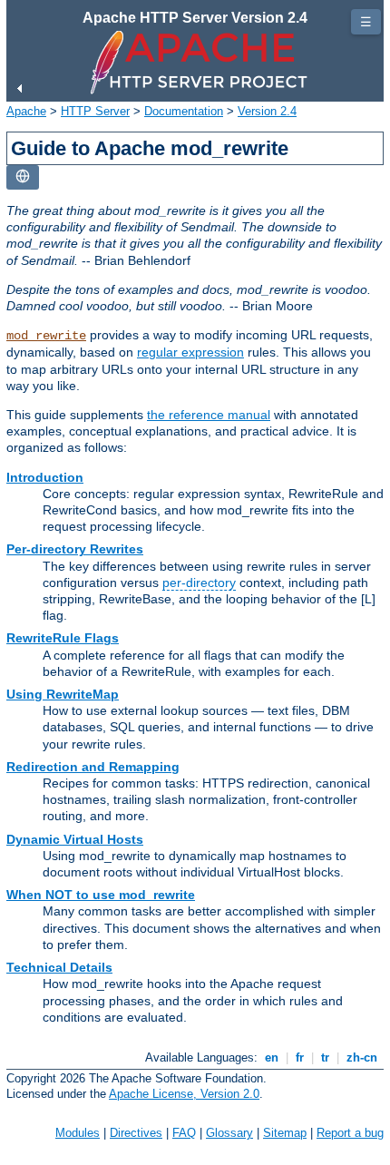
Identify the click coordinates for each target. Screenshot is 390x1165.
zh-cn (362, 1057)
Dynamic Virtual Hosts (74, 839)
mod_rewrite (46, 335)
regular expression (190, 352)
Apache (26, 111)
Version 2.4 (267, 111)
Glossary (229, 1133)
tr (325, 1057)
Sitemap (285, 1133)
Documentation (183, 111)
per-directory (199, 582)
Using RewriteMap (62, 694)
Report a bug (350, 1133)
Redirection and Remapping (93, 766)
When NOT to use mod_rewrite (100, 894)
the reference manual (208, 414)
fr (299, 1057)
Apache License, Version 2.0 (184, 1094)
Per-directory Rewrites (74, 549)
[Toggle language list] (22, 177)
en (271, 1057)
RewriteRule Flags (62, 638)
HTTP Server (95, 111)
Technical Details (59, 967)
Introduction (44, 477)
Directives (136, 1133)
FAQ (184, 1133)
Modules (77, 1133)
